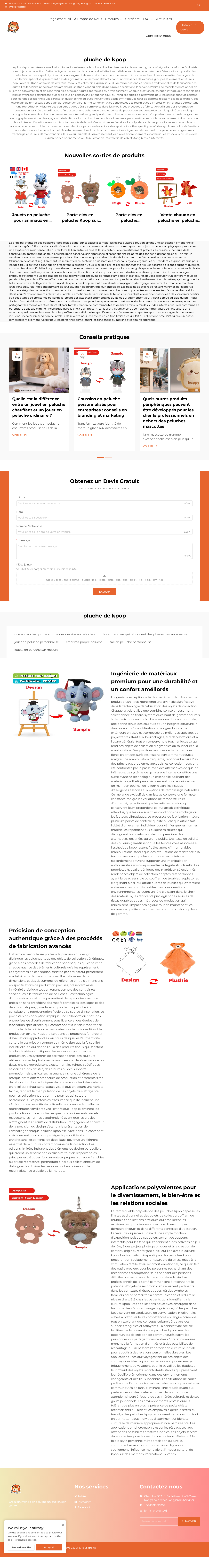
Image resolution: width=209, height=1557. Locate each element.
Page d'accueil (59, 19)
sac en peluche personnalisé (131, 642)
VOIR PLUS (19, 435)
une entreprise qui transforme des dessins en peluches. (55, 634)
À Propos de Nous (88, 19)
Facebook (84, 1507)
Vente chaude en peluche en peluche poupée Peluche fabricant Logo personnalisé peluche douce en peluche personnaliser (178, 217)
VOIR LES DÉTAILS (31, 187)
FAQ (146, 19)
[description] (15, 1489)
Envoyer (104, 591)
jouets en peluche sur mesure (36, 650)
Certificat (132, 19)
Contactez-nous (158, 36)
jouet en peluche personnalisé (36, 642)
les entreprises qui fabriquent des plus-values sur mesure (145, 634)
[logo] (19, 27)
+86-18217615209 (106, 3)
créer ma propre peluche (84, 642)
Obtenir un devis (188, 27)
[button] (100, 457)
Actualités (164, 19)
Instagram (84, 1501)
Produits (112, 19)
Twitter (82, 1496)
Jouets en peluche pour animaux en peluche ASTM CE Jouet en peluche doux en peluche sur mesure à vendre (31, 217)
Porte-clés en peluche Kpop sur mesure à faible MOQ (80, 217)
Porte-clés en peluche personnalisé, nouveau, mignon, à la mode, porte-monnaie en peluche (129, 217)
